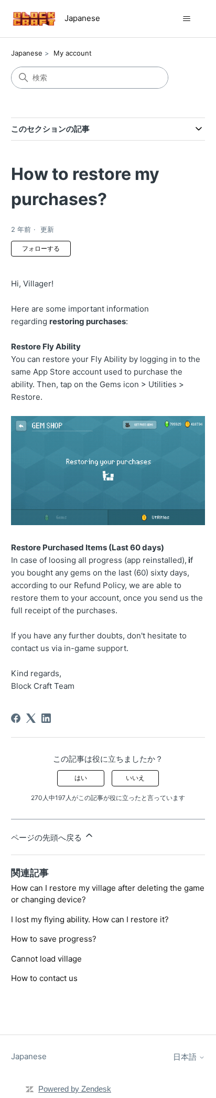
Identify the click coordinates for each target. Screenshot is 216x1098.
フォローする (41, 248)
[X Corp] (31, 718)
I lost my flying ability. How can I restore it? (90, 919)
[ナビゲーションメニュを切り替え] (186, 18)
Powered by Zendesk (74, 1088)
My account (72, 53)
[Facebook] (15, 718)
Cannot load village (46, 959)
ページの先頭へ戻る (47, 838)
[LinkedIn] (46, 718)
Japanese (26, 53)
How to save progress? (53, 939)
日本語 (186, 1056)
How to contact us (44, 978)
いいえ (135, 778)
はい (80, 778)
